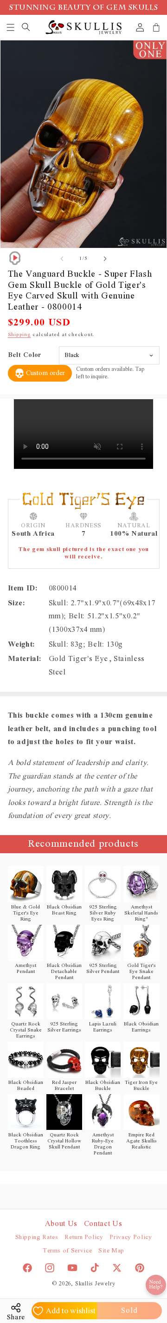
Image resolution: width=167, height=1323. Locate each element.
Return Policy (83, 1237)
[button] (11, 27)
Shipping (19, 334)
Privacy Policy (130, 1237)
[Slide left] (62, 258)
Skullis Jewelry (95, 1284)
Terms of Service (67, 1251)
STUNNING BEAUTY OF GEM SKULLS (83, 8)
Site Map (111, 1251)
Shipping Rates (36, 1237)
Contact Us (103, 1223)
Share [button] (16, 1317)
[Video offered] (15, 258)
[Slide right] (105, 258)
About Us (61, 1223)
